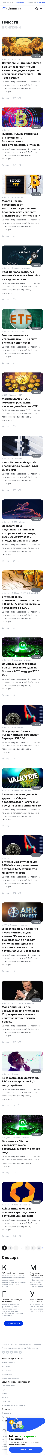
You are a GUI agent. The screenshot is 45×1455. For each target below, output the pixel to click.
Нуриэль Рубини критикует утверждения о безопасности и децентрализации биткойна (21, 139)
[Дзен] (20, 1352)
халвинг (26, 268)
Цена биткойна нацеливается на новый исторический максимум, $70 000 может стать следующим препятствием (20, 533)
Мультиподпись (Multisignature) (36, 1274)
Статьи (14, 1344)
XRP (22, 59)
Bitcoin (23, 522)
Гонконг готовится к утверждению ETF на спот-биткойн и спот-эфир (20, 339)
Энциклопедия (25, 1344)
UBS (5, 395)
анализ (16, 1074)
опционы (7, 1138)
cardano (17, 268)
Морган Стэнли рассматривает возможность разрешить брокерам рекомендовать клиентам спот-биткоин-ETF (21, 208)
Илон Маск (31, 1003)
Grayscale (18, 459)
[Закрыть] (41, 1420)
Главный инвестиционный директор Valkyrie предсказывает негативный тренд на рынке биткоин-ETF (21, 800)
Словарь (10, 1257)
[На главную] (12, 8)
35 (39, 1248)
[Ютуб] (16, 1352)
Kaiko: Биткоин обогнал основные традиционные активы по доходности (19, 1212)
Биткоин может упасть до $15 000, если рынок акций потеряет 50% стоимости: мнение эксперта (20, 867)
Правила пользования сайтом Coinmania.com (20, 1348)
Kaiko (16, 1205)
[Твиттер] (11, 1352)
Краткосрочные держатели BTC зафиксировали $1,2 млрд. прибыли (20, 1081)
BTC (15, 59)
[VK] (3, 1352)
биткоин (7, 59)
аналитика (18, 660)
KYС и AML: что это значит (13, 1273)
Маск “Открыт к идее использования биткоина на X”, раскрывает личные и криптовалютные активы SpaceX (20, 1014)
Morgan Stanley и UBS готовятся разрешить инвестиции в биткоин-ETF (20, 402)
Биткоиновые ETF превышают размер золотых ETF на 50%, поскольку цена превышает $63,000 (21, 602)
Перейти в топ (26, 1450)
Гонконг (17, 332)
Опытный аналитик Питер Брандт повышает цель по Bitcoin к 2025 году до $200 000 (20, 669)
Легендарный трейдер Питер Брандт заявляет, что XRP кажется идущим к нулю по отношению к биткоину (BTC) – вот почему (21, 70)
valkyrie (29, 791)
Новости (5, 1344)
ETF (24, 332)
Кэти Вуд (23, 925)
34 (33, 1248)
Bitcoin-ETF (18, 197)
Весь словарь (12, 1323)
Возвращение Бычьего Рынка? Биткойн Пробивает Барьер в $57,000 (20, 735)
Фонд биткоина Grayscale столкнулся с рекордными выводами (20, 466)
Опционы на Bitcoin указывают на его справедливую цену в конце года (21, 1147)
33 (27, 1248)
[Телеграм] (7, 1352)
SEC (15, 1003)
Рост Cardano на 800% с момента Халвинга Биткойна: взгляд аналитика (21, 275)
